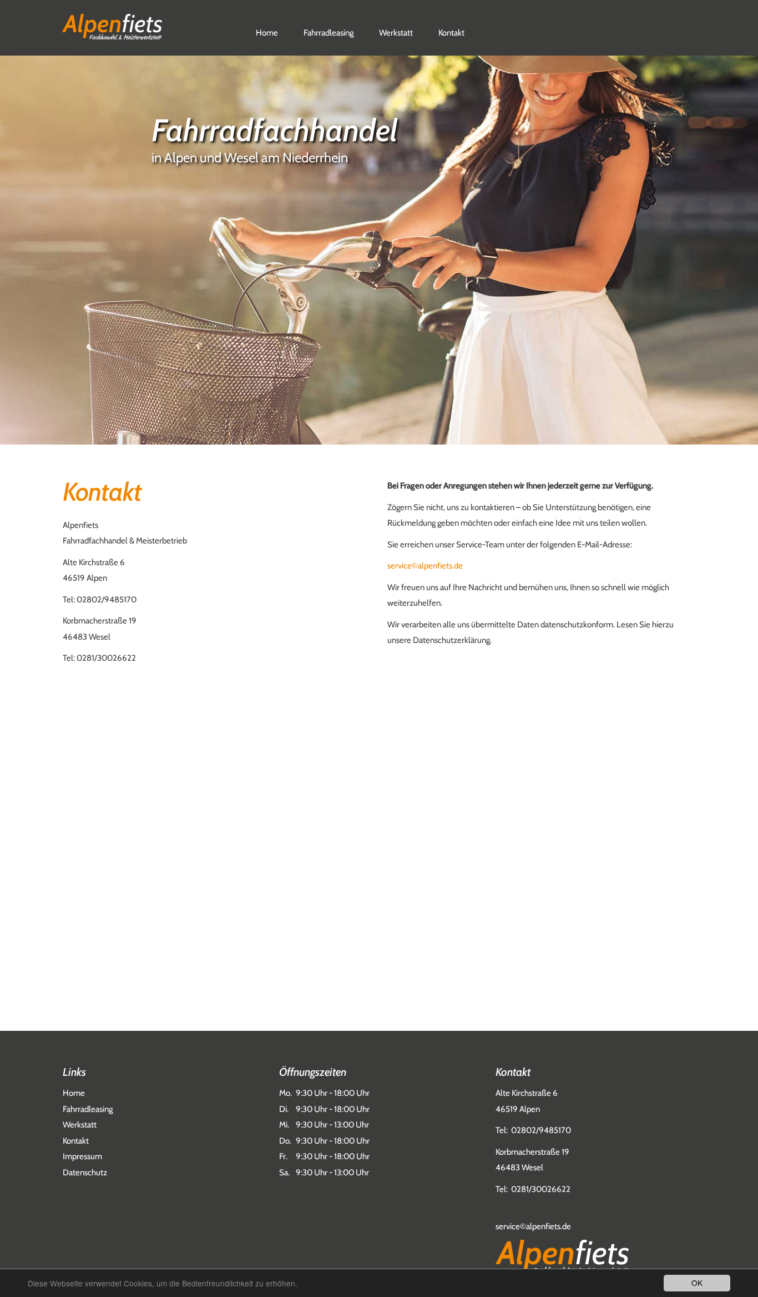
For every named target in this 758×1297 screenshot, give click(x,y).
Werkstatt (396, 33)
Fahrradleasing (328, 33)
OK (697, 1282)
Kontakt (451, 33)
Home (267, 33)
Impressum (82, 1156)
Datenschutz (85, 1173)
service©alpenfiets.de (425, 566)
